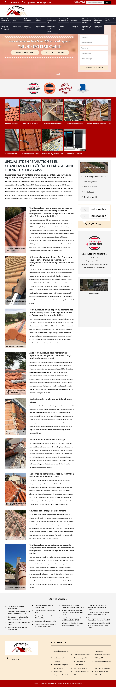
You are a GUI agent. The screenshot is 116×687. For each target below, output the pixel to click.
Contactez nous (55, 52)
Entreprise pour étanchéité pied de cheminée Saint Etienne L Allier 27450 (99, 625)
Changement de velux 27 (109, 19)
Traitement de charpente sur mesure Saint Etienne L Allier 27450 (97, 607)
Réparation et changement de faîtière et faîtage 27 (51, 29)
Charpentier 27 (17, 26)
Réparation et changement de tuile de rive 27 (98, 20)
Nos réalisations (25, 52)
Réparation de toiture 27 (40, 19)
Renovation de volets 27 (98, 27)
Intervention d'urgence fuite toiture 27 (86, 20)
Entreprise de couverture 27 (5, 19)
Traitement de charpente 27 (28, 19)
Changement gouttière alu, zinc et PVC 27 (5, 28)
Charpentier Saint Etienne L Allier (45, 621)
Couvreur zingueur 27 (27, 27)
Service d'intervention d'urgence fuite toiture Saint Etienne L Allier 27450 (72, 613)
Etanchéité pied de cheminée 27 (63, 19)
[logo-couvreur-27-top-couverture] (16, 11)
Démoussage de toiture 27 (40, 27)
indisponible (13, 3)
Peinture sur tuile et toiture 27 (75, 19)
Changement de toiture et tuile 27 (86, 28)
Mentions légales (63, 683)
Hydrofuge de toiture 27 (74, 27)
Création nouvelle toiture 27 (51, 20)
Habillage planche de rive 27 (63, 28)
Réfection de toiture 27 (16, 19)
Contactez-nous (77, 683)
